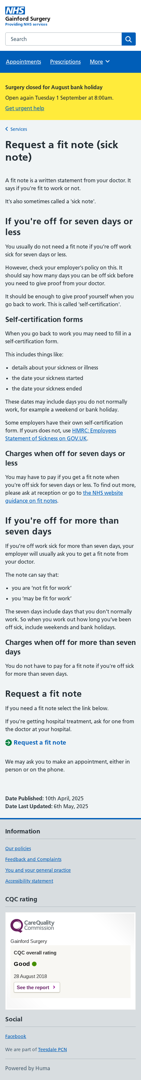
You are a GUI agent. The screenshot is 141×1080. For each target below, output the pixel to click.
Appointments (23, 61)
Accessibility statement (29, 881)
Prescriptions (65, 61)
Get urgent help (24, 108)
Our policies (18, 848)
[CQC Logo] (32, 926)
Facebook (15, 1036)
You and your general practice (38, 870)
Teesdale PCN (52, 1049)
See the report (33, 987)
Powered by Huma (27, 1068)
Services (18, 129)
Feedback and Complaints (33, 859)
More (99, 61)
